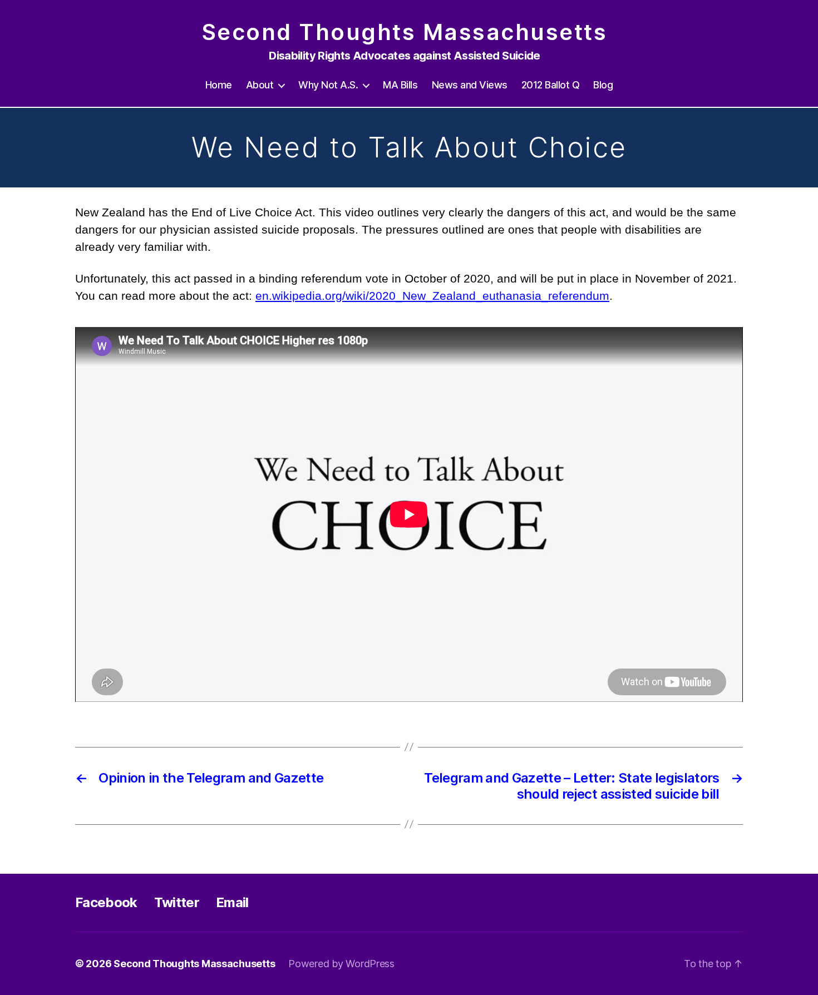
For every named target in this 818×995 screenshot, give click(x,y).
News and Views (469, 85)
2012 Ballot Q (550, 85)
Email (232, 902)
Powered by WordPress (341, 963)
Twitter (176, 902)
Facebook (106, 902)
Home (218, 85)
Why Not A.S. (328, 85)
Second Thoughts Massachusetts (405, 32)
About (260, 85)
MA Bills (400, 85)
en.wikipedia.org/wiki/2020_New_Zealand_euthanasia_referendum (432, 295)
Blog (603, 85)
